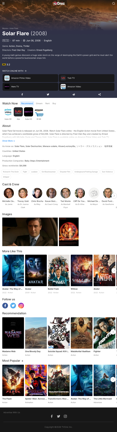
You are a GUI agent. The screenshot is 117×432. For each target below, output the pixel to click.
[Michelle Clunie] (9, 193)
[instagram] (21, 307)
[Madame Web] (13, 333)
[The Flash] (13, 380)
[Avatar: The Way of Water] (13, 270)
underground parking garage (86, 172)
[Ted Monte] (65, 193)
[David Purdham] (108, 193)
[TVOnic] (58, 3)
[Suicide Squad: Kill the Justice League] (59, 333)
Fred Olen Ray (18, 50)
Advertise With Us (11, 412)
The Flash (7, 398)
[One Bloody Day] (36, 333)
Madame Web (9, 351)
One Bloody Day (33, 351)
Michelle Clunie (8, 201)
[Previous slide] (4, 195)
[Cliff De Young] (80, 193)
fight (25, 172)
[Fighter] (104, 333)
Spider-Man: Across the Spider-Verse (36, 398)
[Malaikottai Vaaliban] (81, 333)
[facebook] (5, 307)
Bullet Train (53, 289)
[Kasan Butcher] (51, 193)
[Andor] (104, 270)
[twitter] (13, 307)
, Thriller (26, 46)
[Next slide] (114, 195)
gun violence (107, 172)
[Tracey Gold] (23, 193)
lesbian (34, 172)
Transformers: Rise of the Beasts (59, 398)
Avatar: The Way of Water (13, 289)
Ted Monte (65, 201)
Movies (5, 28)
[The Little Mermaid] (104, 380)
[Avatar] (36, 270)
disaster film (65, 172)
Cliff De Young (79, 201)
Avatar (28, 289)
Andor (97, 289)
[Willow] (81, 270)
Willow (74, 289)
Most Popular (11, 360)
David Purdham (108, 201)
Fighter (97, 351)
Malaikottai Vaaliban (80, 351)
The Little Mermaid (103, 398)
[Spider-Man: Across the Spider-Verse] (36, 380)
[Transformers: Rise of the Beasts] (59, 380)
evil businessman (49, 172)
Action (12, 46)
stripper (6, 177)
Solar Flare (14, 28)
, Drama (18, 46)
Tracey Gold (23, 201)
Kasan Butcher (51, 201)
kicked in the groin (11, 172)
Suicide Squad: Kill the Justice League (59, 351)
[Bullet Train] (59, 270)
